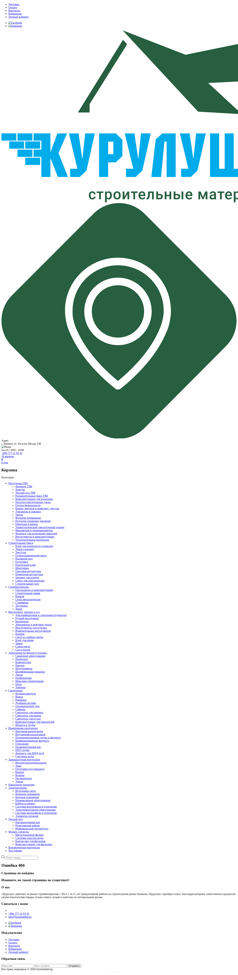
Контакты (14, 10)
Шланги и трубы (25, 725)
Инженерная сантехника (23, 728)
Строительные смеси (20, 542)
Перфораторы (23, 677)
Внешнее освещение (27, 794)
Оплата (12, 7)
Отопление (22, 743)
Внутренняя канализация (30, 734)
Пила (18, 684)
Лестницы (21, 605)
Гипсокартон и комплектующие (34, 590)
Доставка (13, 4)
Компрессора (23, 662)
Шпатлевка (22, 568)
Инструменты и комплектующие (34, 536)
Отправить (74, 966)
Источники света (25, 790)
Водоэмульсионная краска (31, 762)
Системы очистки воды (29, 838)
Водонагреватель (25, 693)
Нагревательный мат (27, 822)
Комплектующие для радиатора (34, 499)
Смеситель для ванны (28, 715)
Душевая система (25, 703)
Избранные (15, 13)
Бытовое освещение (27, 797)
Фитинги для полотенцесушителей (36, 533)
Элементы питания (26, 816)
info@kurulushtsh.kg (20, 916)
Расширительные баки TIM (31, 495)
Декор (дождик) (24, 549)
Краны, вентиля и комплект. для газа (37, 508)
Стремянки (22, 602)
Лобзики (20, 687)
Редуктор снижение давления (33, 521)
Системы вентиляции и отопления (36, 806)
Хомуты (20, 489)
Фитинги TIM (23, 486)
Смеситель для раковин (29, 712)
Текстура (20, 552)
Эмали (19, 781)
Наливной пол (24, 558)
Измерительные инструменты (33, 630)
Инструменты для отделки (31, 627)
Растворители (23, 778)
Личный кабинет (18, 16)
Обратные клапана (26, 524)
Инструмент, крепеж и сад (24, 612)
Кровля (19, 596)
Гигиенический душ (27, 706)
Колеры (19, 775)
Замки (19, 643)
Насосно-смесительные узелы (33, 502)
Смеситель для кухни (28, 718)
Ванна (19, 696)
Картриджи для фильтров (30, 841)
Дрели (19, 674)
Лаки (18, 765)
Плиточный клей (25, 564)
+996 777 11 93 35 (11, 453)
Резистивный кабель (27, 825)
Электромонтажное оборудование (35, 809)
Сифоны (20, 709)
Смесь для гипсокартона (29, 580)
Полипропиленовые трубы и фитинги (38, 737)
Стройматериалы (18, 586)
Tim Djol (126, 972)
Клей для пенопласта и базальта (34, 546)
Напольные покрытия (21, 784)
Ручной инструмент (27, 618)
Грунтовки (21, 561)
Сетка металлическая (27, 599)
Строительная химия (27, 593)
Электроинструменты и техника (27, 652)
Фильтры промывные (28, 517)
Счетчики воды (24, 756)
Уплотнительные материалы (32, 539)
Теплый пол (15, 819)
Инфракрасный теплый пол (31, 828)
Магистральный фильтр (29, 834)
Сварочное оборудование (30, 655)
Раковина (20, 699)
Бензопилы (22, 621)
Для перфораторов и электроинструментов (40, 615)
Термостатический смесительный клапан (39, 527)
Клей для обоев (24, 640)
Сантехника (15, 690)
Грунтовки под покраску (30, 768)
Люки (18, 608)
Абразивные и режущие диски (33, 624)
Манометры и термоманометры (34, 530)
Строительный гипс (27, 583)
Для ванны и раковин (28, 511)
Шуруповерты (23, 668)
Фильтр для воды (18, 831)
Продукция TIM (18, 483)
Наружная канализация (29, 731)
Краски (19, 772)
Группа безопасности (28, 505)
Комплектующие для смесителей (34, 721)
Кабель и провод (25, 803)
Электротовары (17, 787)
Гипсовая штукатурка (28, 571)
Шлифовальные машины (30, 671)
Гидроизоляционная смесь (31, 555)
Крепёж (20, 634)
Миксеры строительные (29, 681)
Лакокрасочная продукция (24, 759)
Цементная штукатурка (29, 574)
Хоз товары (15, 850)
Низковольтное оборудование (33, 800)
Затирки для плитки (27, 577)
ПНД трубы (22, 750)
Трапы (19, 514)
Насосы (19, 665)
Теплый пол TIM (25, 492)
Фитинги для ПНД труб (29, 753)
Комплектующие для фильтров (33, 844)
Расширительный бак (28, 747)
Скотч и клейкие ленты (29, 637)
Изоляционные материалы (24, 847)
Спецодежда (22, 646)
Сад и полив (22, 649)
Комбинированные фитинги (32, 740)
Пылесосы (21, 659)
